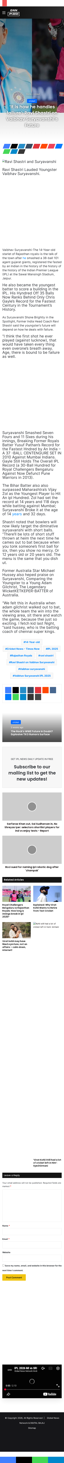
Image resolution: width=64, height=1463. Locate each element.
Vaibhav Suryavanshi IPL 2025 (32, 675)
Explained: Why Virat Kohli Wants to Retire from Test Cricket (45, 907)
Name (6, 1225)
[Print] (38, 697)
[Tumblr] (28, 146)
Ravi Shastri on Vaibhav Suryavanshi (32, 662)
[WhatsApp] (6, 151)
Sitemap (32, 1428)
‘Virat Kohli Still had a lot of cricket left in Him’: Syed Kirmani (47, 1162)
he (24, 258)
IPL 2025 (52, 648)
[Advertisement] (32, 52)
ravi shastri (46, 655)
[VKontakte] (53, 690)
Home (28, 94)
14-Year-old (32, 642)
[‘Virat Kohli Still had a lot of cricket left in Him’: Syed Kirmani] (47, 1039)
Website (6, 1252)
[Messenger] (58, 146)
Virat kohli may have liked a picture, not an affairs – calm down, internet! (14, 946)
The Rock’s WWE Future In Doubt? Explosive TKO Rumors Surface (32, 733)
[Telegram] (13, 151)
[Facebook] (6, 146)
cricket (37, 94)
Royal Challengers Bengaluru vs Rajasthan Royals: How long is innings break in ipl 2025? (15, 910)
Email (5, 1239)
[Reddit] (43, 146)
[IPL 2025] (13, 12)
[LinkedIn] (21, 146)
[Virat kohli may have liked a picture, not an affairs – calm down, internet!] (16, 930)
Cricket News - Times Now (23, 648)
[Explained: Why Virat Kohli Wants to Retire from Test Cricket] (47, 894)
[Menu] (3, 13)
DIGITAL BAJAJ (37, 1423)
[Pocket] (50, 146)
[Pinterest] (35, 146)
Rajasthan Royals (21, 655)
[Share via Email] (21, 151)
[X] (13, 146)
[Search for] (60, 13)
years (17, 514)
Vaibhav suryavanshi (32, 669)
